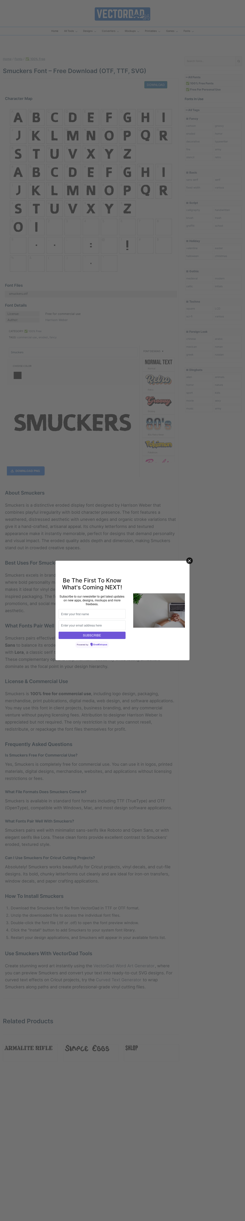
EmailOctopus (100, 645)
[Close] (189, 560)
